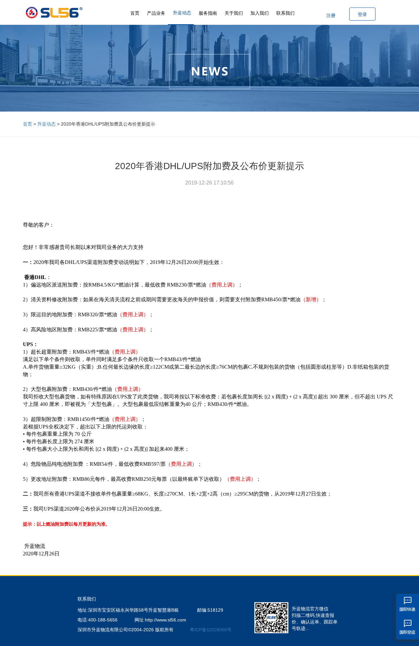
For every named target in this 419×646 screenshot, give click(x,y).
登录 (362, 14)
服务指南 (208, 13)
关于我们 (234, 13)
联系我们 (285, 13)
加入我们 (259, 13)
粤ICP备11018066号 (210, 629)
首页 (134, 13)
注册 (331, 15)
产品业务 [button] (156, 13)
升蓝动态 (182, 12)
